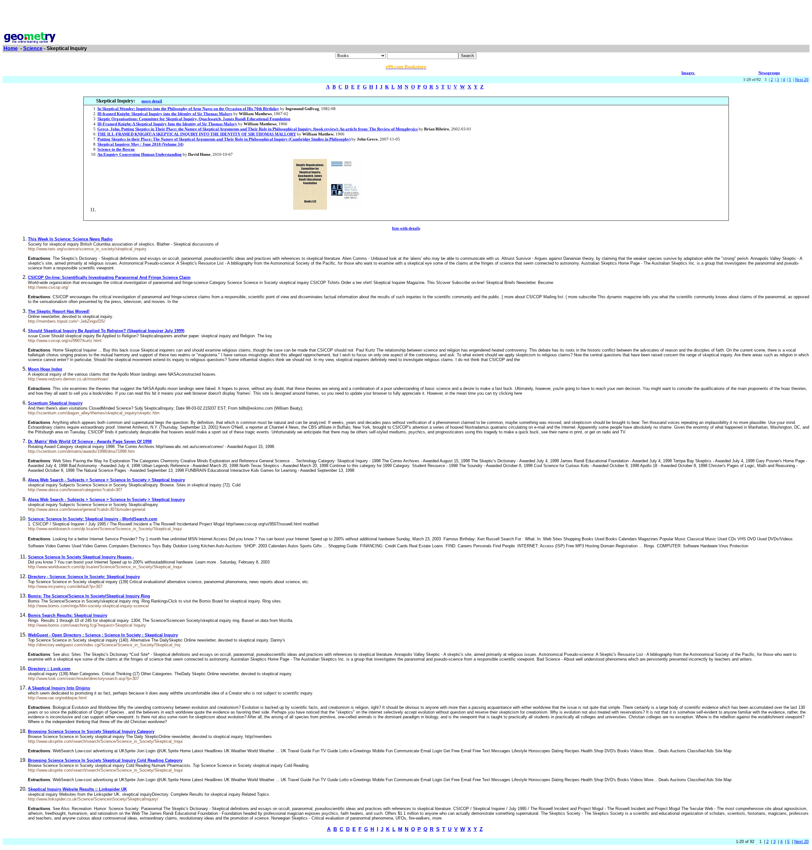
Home (10, 48)
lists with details (406, 228)
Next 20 (802, 79)
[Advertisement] (406, 17)
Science (33, 48)
